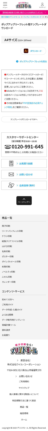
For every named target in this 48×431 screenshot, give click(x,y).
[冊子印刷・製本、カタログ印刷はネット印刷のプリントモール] (23, 5)
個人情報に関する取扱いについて (24, 394)
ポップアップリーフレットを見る (33, 61)
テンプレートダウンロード (32, 17)
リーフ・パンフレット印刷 (12, 230)
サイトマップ (24, 387)
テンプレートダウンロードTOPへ (24, 119)
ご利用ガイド (7, 304)
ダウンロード (35, 50)
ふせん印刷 (7, 276)
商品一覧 (24, 406)
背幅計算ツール (9, 324)
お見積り (6, 335)
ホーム (24, 419)
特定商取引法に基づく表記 (24, 400)
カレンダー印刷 (8, 281)
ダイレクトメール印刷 (11, 261)
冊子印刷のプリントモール (10, 17)
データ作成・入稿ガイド (12, 309)
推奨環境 (24, 413)
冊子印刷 (6, 225)
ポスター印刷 (8, 256)
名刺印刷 (6, 251)
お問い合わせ (25, 376)
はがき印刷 (7, 246)
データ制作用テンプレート (13, 319)
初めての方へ (8, 299)
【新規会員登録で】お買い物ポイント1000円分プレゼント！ (22, 12)
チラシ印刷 (7, 236)
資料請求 (6, 329)
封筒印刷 (6, 266)
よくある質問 (7, 314)
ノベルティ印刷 (8, 271)
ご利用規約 (24, 381)
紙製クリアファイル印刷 (12, 241)
